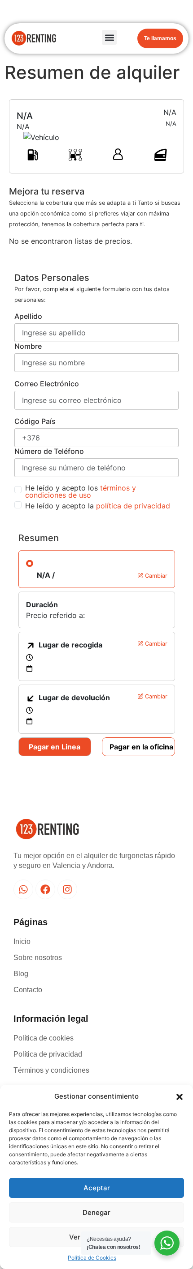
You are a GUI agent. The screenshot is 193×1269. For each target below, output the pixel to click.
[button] (179, 1096)
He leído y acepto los (80, 491)
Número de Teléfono (49, 451)
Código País (35, 421)
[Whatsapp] (23, 889)
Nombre (28, 346)
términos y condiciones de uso (80, 491)
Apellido (28, 316)
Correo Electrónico (46, 383)
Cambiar (155, 575)
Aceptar (96, 1188)
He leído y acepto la (97, 505)
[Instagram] (67, 889)
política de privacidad (133, 505)
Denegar (96, 1212)
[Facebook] (45, 889)
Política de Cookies (92, 1257)
